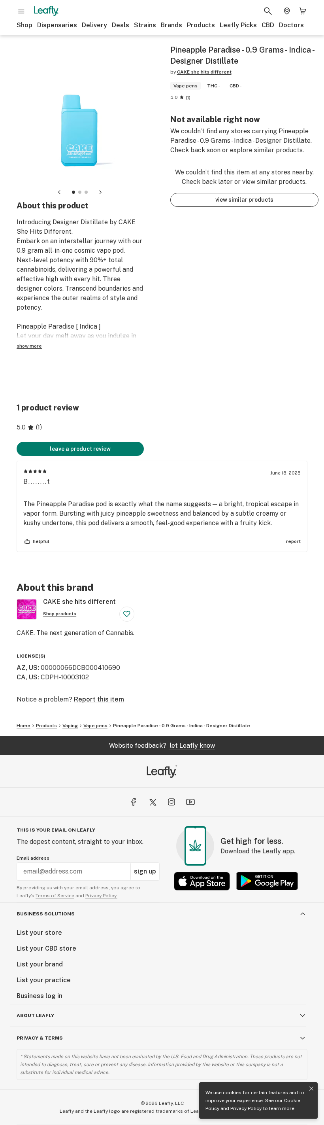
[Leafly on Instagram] (171, 802)
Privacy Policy (246, 1108)
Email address (33, 858)
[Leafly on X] (152, 802)
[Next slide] (100, 192)
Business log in (39, 996)
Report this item (99, 699)
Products (201, 25)
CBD (268, 25)
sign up (145, 871)
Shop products (59, 613)
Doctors (291, 25)
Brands (171, 25)
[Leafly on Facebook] (133, 802)
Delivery (94, 25)
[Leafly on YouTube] (190, 802)
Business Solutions (46, 914)
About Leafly (35, 1015)
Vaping (70, 725)
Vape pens (95, 725)
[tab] (73, 192)
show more (29, 346)
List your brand (40, 964)
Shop (24, 25)
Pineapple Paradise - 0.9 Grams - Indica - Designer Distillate (181, 725)
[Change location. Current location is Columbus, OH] (287, 11)
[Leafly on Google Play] (267, 881)
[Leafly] (46, 11)
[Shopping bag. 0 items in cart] (302, 11)
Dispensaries (57, 25)
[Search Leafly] (268, 11)
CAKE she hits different (204, 72)
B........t (37, 481)
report (293, 541)
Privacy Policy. (101, 895)
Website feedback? (162, 745)
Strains (145, 25)
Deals (120, 25)
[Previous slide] (59, 192)
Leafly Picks (238, 25)
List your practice (44, 980)
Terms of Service (55, 895)
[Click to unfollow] (126, 614)
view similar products (244, 200)
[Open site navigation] (21, 11)
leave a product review (80, 449)
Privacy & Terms (40, 1038)
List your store (39, 932)
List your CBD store (46, 948)
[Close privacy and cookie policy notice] (311, 1088)
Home (23, 725)
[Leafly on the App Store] (202, 881)
